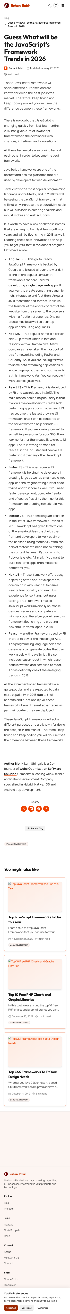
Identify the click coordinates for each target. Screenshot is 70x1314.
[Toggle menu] (63, 5)
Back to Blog (37, 828)
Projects (9, 1208)
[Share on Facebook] (39, 809)
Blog (6, 18)
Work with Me (11, 1257)
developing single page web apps (33, 285)
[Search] (49, 5)
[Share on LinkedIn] (31, 809)
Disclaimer (10, 1285)
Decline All (27, 1307)
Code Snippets (12, 1230)
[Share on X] (24, 809)
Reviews (8, 1224)
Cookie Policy (11, 1279)
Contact (8, 1263)
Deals (7, 1236)
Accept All (11, 1307)
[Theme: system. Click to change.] (55, 5)
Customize (43, 1307)
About (7, 1251)
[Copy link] (46, 809)
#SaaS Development (16, 843)
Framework (39, 387)
